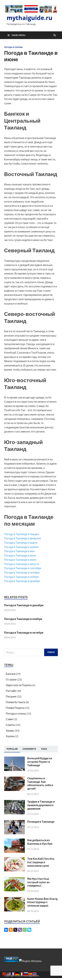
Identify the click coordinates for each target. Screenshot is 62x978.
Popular (12, 749)
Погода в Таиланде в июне (20, 555)
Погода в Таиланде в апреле (21, 546)
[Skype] (29, 930)
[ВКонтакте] (6, 930)
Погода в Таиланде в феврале (22, 538)
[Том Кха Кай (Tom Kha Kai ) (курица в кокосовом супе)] (14, 859)
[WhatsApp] (25, 930)
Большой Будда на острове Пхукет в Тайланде (39, 762)
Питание (11, 696)
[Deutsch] (17, 973)
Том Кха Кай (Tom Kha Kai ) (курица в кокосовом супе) (40, 862)
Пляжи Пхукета (15, 707)
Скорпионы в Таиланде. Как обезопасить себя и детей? (40, 783)
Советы (10, 724)
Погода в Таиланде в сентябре (22, 568)
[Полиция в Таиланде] (14, 821)
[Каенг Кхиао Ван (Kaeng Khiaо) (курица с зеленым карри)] (14, 899)
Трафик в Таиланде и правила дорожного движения (41, 805)
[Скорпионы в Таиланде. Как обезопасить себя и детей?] (14, 778)
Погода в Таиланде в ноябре (21, 576)
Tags (44, 749)
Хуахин (10, 736)
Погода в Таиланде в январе (21, 534)
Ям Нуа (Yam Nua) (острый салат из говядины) (38, 882)
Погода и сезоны (13, 47)
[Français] (13, 973)
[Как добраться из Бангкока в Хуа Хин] (14, 840)
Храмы (10, 730)
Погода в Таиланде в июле (20, 559)
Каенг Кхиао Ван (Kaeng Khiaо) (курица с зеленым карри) (42, 902)
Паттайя (11, 690)
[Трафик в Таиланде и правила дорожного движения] (14, 801)
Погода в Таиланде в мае (19, 551)
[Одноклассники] (11, 930)
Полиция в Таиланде (40, 821)
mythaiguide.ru (29, 18)
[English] (9, 973)
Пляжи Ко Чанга (15, 702)
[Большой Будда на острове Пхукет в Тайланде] (14, 758)
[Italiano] (22, 973)
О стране (11, 679)
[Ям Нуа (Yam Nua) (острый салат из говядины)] (14, 879)
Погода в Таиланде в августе (21, 564)
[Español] (30, 973)
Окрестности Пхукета (19, 685)
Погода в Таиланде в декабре (22, 581)
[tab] (12, 749)
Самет (10, 719)
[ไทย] (35, 973)
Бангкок (10, 673)
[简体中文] (4, 973)
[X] (15, 930)
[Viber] (20, 930)
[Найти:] (31, 652)
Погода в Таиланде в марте (20, 542)
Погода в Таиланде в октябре (22, 572)
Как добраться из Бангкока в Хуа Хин (39, 842)
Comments (29, 749)
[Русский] (26, 973)
